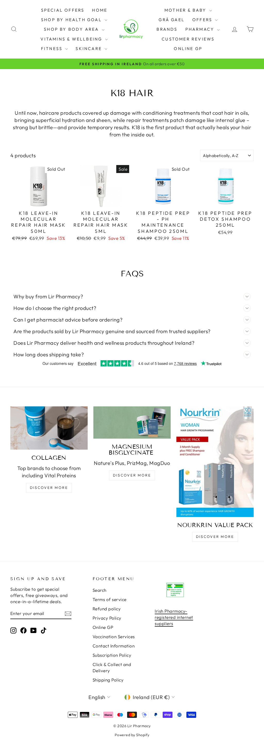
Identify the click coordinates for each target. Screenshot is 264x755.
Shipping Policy (108, 680)
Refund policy (107, 608)
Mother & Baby (186, 10)
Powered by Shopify (132, 735)
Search (99, 590)
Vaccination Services (114, 636)
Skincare (89, 48)
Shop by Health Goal (72, 19)
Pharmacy (200, 29)
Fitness (52, 48)
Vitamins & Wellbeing (72, 39)
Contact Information (114, 646)
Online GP (188, 48)
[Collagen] (49, 428)
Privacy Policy (107, 618)
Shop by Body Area (72, 29)
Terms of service (110, 599)
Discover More (49, 487)
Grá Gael (172, 19)
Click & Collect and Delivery (112, 667)
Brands (166, 29)
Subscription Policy (112, 655)
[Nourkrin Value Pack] (215, 461)
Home (99, 10)
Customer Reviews (188, 39)
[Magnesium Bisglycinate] (132, 422)
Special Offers (63, 10)
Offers (203, 19)
